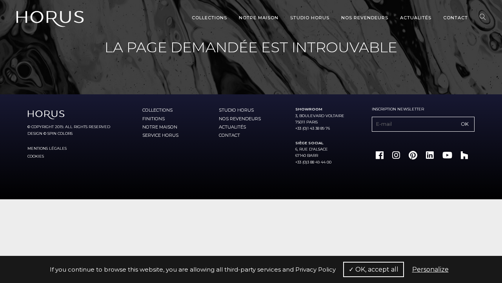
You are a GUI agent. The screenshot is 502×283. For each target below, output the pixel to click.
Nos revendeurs (364, 17)
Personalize (430, 269)
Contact (455, 17)
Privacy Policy (315, 269)
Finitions (153, 118)
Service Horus (160, 135)
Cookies (35, 156)
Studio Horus (309, 17)
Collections (209, 17)
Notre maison (258, 17)
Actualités (415, 17)
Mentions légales (47, 148)
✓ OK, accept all (373, 269)
